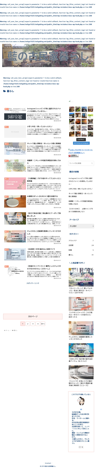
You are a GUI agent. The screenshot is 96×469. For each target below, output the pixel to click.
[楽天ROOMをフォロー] (82, 447)
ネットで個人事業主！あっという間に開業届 (81, 194)
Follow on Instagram (82, 143)
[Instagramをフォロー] (80, 447)
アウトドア (81, 241)
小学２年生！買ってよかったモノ (81, 189)
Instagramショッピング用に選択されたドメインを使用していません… (81, 181)
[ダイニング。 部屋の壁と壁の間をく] (84, 115)
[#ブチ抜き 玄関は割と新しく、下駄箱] (90, 121)
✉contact (48, 463)
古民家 (81, 245)
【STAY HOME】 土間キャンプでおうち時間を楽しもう (81, 210)
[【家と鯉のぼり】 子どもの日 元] (84, 109)
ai (81, 409)
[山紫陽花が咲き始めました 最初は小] (78, 109)
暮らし (81, 255)
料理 (81, 250)
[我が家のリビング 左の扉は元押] (90, 109)
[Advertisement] (32, 99)
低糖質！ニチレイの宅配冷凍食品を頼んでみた (81, 202)
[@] (74, 102)
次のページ (33, 316)
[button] (92, 163)
